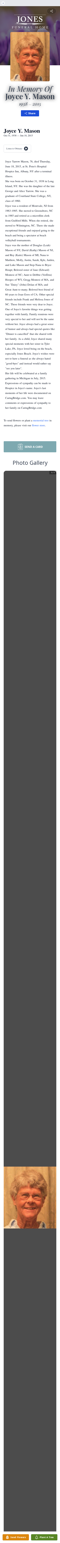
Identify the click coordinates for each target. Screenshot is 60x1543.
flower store (38, 425)
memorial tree (41, 420)
